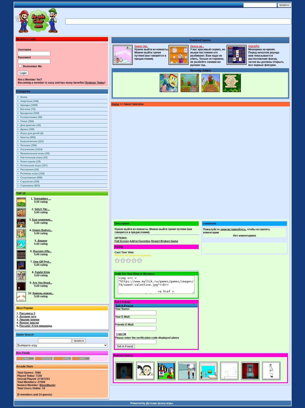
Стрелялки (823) (30, 185)
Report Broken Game (164, 241)
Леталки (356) (28, 145)
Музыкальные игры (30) (35, 153)
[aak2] (36, 32)
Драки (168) (27, 129)
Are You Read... (42, 282)
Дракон (42, 240)
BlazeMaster (48, 385)
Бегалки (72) (28, 109)
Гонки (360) (27, 121)
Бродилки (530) (29, 113)
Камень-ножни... (43, 293)
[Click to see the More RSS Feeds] (81, 359)
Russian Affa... (42, 251)
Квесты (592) (28, 137)
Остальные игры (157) (34, 165)
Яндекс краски (29, 322)
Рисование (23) (29, 169)
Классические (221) (32, 141)
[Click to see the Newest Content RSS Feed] (25, 359)
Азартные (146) (29, 101)
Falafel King (42, 272)
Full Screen (122, 241)
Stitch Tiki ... (42, 209)
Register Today (94, 82)
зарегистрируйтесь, (233, 229)
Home (23, 97)
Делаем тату (27, 316)
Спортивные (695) (31, 177)
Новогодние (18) (30, 161)
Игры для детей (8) (31, 133)
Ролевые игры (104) (32, 173)
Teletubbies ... (42, 198)
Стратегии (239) (29, 181)
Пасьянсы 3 (27, 313)
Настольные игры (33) (34, 157)
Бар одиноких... (42, 219)
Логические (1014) (31, 149)
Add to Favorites (140, 241)
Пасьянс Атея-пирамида (35, 326)
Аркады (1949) (29, 105)
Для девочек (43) (30, 125)
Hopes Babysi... (42, 230)
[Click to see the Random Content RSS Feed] (62, 359)
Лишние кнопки (29, 319)
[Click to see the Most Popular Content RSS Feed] (44, 359)
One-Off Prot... (42, 261)
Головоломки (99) (31, 117)
